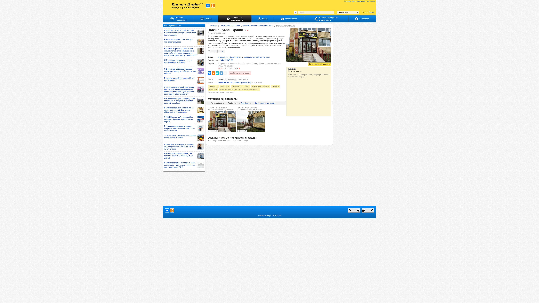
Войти (371, 12)
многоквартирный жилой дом (256, 57)
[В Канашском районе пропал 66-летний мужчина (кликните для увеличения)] (200, 80)
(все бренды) (232, 80)
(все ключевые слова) (216, 92)
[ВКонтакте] (209, 73)
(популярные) (243, 80)
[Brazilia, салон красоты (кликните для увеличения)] (308, 45)
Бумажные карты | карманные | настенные (359, 1)
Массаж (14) (213, 90)
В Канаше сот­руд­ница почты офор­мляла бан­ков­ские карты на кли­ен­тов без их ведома (180, 32)
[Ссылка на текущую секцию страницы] (250, 30)
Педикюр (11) (225, 86)
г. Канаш (221, 57)
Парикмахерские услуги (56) (230, 90)
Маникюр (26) (213, 86)
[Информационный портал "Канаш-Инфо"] (186, 6)
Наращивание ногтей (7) (240, 86)
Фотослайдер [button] (216, 103)
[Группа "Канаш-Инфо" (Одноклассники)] (213, 6)
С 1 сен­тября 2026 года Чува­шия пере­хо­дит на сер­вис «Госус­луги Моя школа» (180, 71)
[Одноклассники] (213, 73)
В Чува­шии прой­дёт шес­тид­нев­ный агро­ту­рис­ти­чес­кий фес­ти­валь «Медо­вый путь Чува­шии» (179, 110)
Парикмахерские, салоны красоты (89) (234, 82)
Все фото (245, 103)
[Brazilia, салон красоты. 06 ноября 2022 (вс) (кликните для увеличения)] (222, 121)
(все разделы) (257, 82)
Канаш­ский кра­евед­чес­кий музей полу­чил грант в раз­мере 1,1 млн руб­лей (178, 155)
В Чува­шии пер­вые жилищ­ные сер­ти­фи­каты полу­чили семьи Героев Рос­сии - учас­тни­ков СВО (180, 165)
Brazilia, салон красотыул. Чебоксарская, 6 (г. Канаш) (220, 108)
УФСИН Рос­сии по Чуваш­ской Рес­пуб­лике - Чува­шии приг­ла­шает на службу (179, 119)
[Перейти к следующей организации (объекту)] (319, 64)
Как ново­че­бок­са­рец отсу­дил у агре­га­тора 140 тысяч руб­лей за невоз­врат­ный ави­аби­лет (179, 100)
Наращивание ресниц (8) (260, 86)
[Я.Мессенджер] (217, 73)
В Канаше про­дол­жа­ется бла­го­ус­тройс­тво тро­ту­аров (178, 41)
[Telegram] (221, 73)
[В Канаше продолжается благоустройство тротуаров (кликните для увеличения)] (200, 42)
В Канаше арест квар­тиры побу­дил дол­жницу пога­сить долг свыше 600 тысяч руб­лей (179, 146)
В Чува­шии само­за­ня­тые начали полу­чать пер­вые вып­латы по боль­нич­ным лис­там (179, 128)
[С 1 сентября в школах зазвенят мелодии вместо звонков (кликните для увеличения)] (200, 62)
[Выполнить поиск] (295, 12)
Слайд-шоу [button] (232, 103)
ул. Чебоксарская (233, 57)
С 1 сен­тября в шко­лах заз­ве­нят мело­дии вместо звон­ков (178, 61)
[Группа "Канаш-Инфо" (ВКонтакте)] (208, 6)
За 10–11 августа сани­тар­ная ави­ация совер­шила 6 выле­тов (180, 136)
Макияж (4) (275, 86)
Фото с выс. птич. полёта (265, 103)
